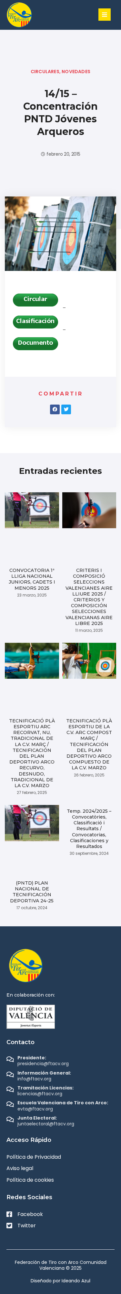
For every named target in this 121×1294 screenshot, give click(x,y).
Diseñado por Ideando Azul (60, 1280)
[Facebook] (55, 409)
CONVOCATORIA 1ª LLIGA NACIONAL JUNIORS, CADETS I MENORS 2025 (32, 579)
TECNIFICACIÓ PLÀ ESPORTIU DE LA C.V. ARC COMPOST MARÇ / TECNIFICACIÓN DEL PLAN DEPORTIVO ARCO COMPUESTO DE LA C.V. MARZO (89, 744)
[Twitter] (66, 409)
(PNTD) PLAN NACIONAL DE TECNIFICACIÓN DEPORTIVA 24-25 (32, 892)
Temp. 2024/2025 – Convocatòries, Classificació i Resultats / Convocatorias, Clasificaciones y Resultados (89, 828)
